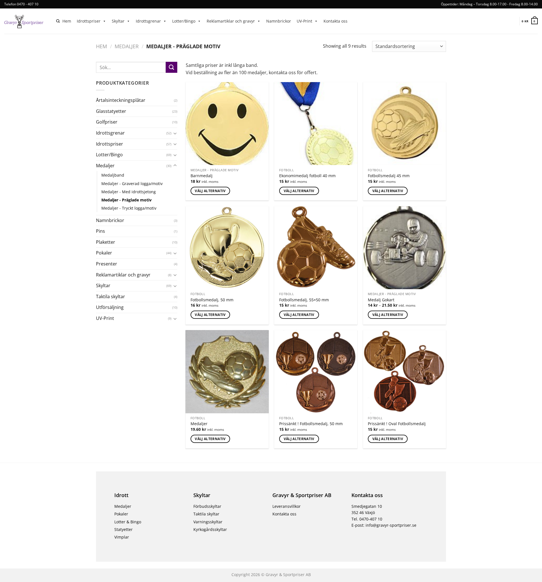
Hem (66, 21)
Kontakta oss (336, 21)
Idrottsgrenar (148, 21)
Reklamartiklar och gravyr (231, 21)
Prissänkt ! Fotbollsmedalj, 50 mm (311, 423)
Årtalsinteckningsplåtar (120, 100)
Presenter (106, 264)
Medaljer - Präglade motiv (126, 200)
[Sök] (58, 21)
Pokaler (104, 253)
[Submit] (171, 67)
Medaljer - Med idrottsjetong (128, 191)
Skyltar (118, 21)
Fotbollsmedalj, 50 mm (212, 299)
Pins (100, 231)
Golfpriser (106, 122)
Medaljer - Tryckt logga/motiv (128, 208)
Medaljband (112, 175)
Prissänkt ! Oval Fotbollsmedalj (397, 423)
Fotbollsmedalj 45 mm (389, 175)
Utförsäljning (110, 307)
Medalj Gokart (381, 299)
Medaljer (127, 46)
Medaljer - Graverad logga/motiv (132, 183)
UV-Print (304, 21)
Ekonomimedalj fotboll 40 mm (307, 175)
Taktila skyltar (110, 296)
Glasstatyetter (111, 111)
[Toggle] (175, 133)
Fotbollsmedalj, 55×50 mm (304, 299)
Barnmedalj (202, 175)
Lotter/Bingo (183, 21)
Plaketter (105, 242)
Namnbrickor (278, 21)
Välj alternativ (210, 191)
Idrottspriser (88, 21)
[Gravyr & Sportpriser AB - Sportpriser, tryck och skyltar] (26, 21)
